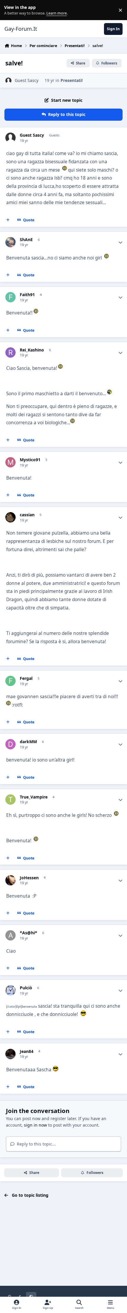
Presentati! (72, 80)
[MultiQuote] (8, 220)
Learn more (11, 10)
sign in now (35, 1125)
